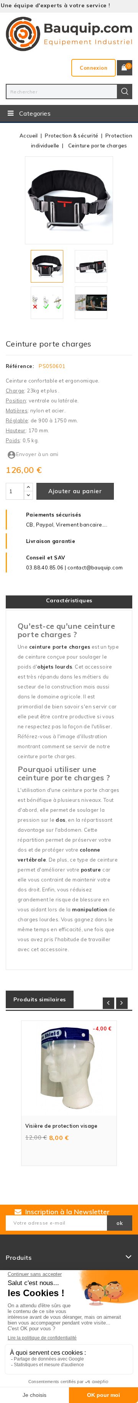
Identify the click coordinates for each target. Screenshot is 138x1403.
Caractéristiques (69, 600)
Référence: (20, 366)
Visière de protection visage (61, 1126)
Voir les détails (110, 1019)
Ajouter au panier (75, 491)
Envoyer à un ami (32, 454)
